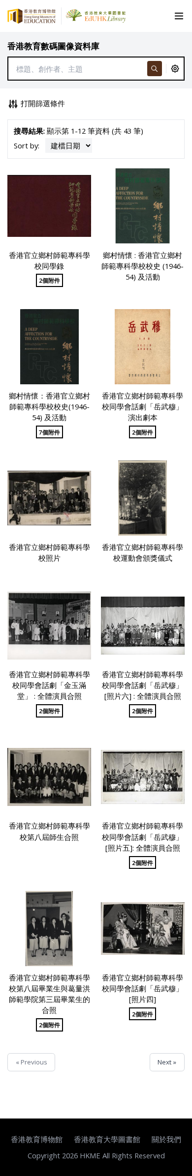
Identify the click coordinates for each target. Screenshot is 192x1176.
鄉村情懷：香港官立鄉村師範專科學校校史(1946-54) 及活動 (49, 406)
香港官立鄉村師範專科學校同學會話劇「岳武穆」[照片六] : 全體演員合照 (142, 685)
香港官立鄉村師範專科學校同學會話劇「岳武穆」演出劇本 (142, 406)
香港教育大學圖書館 (107, 1139)
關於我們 (166, 1139)
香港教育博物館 (37, 1139)
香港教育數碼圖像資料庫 (53, 46)
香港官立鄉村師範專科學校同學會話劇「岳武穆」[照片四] (142, 988)
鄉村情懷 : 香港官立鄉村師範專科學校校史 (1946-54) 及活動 (142, 266)
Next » (167, 1062)
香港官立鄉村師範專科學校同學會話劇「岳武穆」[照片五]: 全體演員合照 (142, 836)
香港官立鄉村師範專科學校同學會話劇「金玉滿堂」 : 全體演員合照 (49, 685)
